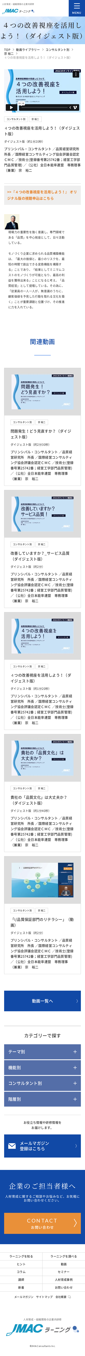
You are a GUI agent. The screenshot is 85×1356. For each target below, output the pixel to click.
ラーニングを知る (21, 1256)
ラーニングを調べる (63, 1256)
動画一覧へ (42, 1001)
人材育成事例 (64, 1279)
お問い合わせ (42, 1223)
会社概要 (61, 1297)
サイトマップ (44, 1297)
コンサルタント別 (16, 119)
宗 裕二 (35, 119)
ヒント (21, 1264)
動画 (64, 1264)
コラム (21, 1271)
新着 (21, 1287)
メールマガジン (24, 1297)
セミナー (64, 1271)
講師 (21, 1279)
